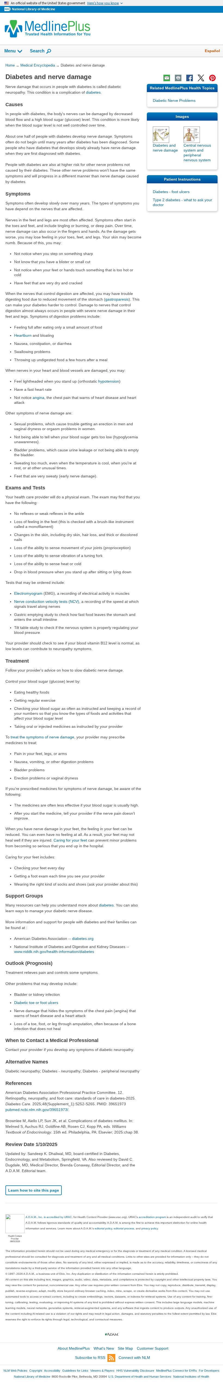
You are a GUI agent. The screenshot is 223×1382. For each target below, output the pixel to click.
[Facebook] (189, 78)
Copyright (35, 1370)
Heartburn (23, 335)
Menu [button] (10, 51)
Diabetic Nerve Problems (174, 100)
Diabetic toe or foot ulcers (36, 1002)
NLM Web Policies (15, 1370)
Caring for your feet (70, 840)
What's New (104, 1348)
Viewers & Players (102, 1370)
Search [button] (37, 50)
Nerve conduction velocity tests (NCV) (46, 601)
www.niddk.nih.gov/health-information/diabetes (54, 951)
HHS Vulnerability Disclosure (135, 1370)
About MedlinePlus (74, 1348)
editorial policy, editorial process (114, 1228)
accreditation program (152, 1217)
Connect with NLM (134, 1357)
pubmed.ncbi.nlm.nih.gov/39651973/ (36, 1109)
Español (212, 51)
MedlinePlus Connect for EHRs (176, 1370)
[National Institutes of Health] (8, 9)
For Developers (209, 1370)
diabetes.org (83, 938)
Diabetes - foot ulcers (171, 192)
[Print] (178, 78)
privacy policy (149, 1228)
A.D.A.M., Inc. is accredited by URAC (49, 1217)
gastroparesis (117, 299)
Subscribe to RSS (90, 1357)
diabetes (93, 92)
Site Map (125, 1348)
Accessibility (52, 1370)
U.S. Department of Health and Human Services (139, 1376)
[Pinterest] (212, 78)
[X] (201, 78)
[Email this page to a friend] (167, 78)
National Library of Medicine (33, 9)
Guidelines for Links (75, 1370)
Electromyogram (28, 593)
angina (38, 397)
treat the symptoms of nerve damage (42, 737)
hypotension (108, 381)
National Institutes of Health (191, 1376)
